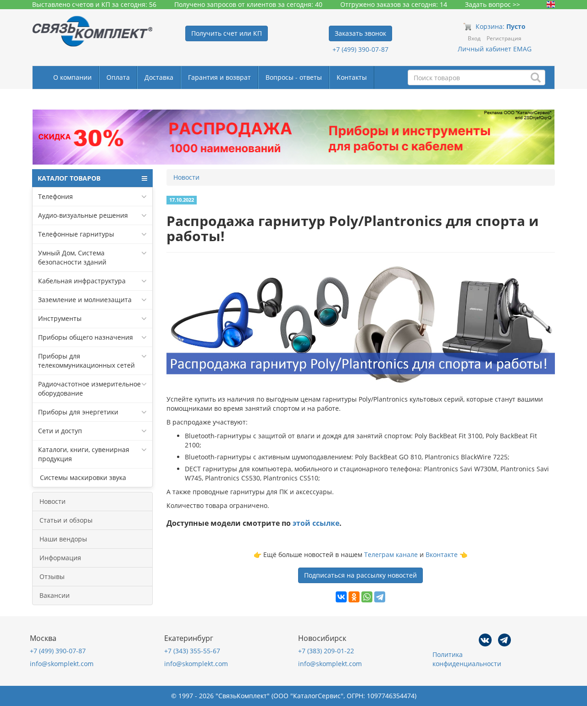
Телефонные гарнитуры (76, 234)
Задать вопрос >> (492, 4)
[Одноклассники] (354, 596)
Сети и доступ (60, 430)
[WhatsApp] (366, 596)
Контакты (352, 77)
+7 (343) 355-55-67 (192, 650)
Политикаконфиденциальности (466, 659)
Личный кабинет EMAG (495, 48)
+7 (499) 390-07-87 (360, 49)
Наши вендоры (63, 539)
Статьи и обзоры (66, 520)
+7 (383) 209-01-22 (326, 650)
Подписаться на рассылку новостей (360, 575)
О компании (72, 77)
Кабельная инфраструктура (82, 280)
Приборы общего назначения (85, 337)
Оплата (118, 77)
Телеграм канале (391, 554)
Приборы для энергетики (78, 412)
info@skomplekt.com (62, 663)
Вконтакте (442, 554)
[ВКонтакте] (341, 596)
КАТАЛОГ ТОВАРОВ (69, 178)
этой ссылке (316, 523)
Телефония (55, 196)
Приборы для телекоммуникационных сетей (86, 361)
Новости (52, 501)
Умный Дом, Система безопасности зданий (72, 257)
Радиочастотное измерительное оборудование (89, 388)
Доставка (158, 77)
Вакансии (54, 595)
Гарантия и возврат (219, 77)
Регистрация (504, 38)
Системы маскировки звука (82, 477)
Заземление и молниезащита (85, 299)
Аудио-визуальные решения (83, 215)
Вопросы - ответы (294, 77)
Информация (60, 557)
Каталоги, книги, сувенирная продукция (83, 454)
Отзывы (52, 576)
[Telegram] (379, 596)
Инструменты (60, 318)
